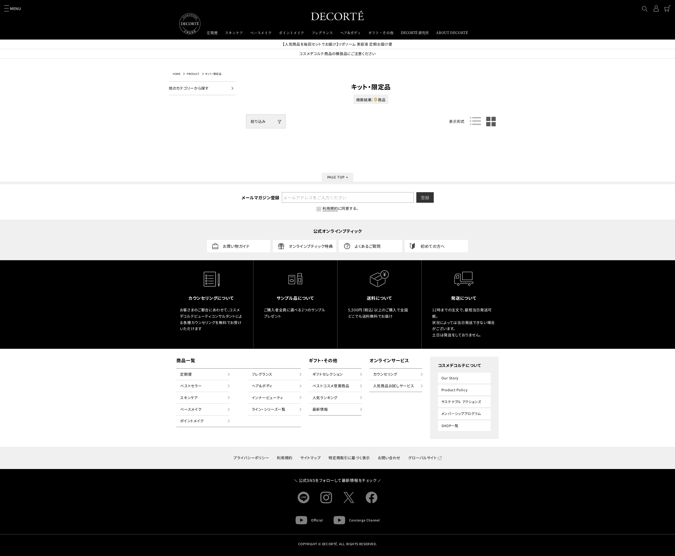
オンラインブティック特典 (311, 246)
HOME (177, 74)
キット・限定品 (213, 74)
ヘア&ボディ (262, 385)
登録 (425, 197)
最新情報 (320, 409)
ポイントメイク (192, 420)
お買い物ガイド (236, 246)
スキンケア (189, 397)
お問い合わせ (389, 457)
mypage (656, 8)
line (303, 497)
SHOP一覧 (450, 425)
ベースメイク (190, 409)
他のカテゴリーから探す (189, 88)
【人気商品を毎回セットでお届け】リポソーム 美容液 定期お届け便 (337, 44)
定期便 (186, 374)
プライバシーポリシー (251, 457)
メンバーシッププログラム (461, 413)
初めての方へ (433, 246)
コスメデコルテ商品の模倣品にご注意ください (337, 53)
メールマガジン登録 (260, 197)
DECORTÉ (337, 15)
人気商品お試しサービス (393, 385)
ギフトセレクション (327, 374)
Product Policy (454, 389)
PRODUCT (193, 74)
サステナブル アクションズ (461, 401)
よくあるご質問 (368, 246)
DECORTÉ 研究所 (415, 32)
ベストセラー (191, 385)
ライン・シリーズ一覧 (269, 409)
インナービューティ (267, 397)
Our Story (450, 377)
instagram (326, 497)
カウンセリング (385, 374)
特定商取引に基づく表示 (349, 457)
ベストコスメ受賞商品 (330, 385)
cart (667, 8)
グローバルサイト (422, 457)
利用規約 (284, 457)
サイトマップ (310, 457)
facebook (371, 497)
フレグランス (262, 374)
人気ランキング (325, 397)
